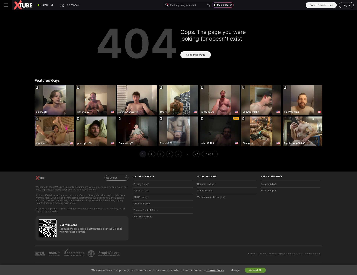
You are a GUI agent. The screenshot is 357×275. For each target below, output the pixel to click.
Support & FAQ (269, 184)
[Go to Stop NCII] (109, 253)
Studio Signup (205, 190)
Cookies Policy (142, 203)
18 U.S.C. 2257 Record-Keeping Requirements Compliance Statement (284, 253)
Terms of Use (141, 190)
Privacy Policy (141, 184)
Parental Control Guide (146, 210)
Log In (346, 5)
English (114, 178)
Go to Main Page (195, 54)
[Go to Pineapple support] (91, 253)
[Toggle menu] (6, 5)
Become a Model (206, 184)
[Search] (208, 5)
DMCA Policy (141, 197)
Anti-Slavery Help (143, 216)
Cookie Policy (215, 270)
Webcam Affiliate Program (211, 197)
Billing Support (269, 190)
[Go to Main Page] (23, 5)
